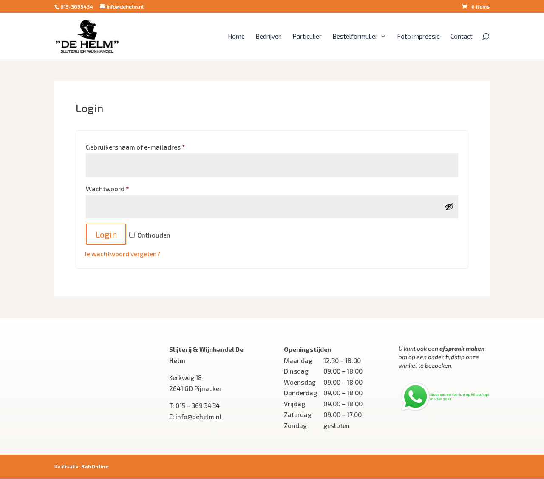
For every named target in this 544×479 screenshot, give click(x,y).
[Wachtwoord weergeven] (449, 206)
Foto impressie (418, 36)
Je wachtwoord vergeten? (122, 254)
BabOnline (95, 466)
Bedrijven (268, 36)
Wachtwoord (107, 189)
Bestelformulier (355, 36)
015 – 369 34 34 (198, 405)
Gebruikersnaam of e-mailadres (135, 147)
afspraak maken (461, 348)
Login (106, 234)
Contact (461, 36)
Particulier (307, 36)
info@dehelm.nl (199, 416)
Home (236, 36)
